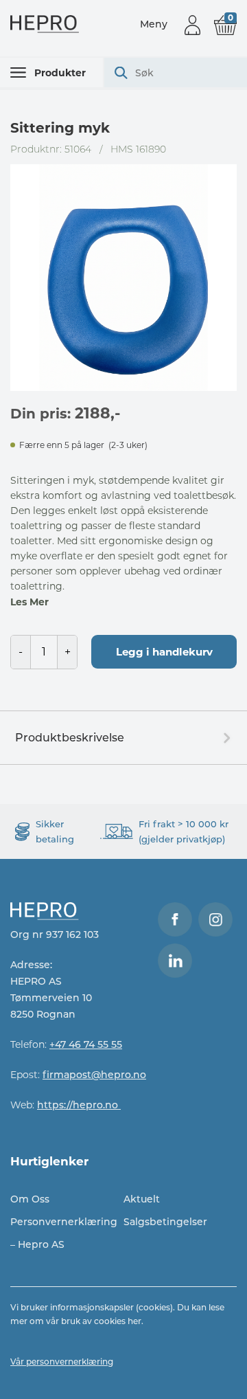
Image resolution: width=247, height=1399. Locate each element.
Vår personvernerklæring (61, 1361)
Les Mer (29, 602)
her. (135, 1321)
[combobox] (175, 72)
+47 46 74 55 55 (85, 1044)
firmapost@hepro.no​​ (94, 1074)
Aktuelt (142, 1199)
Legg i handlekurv (164, 651)
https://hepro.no (79, 1105)
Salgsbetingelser (165, 1222)
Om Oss (29, 1199)
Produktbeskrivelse (69, 737)
